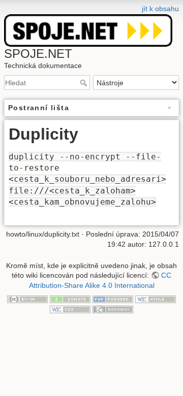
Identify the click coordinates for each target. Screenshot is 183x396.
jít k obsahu (160, 9)
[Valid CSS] (70, 309)
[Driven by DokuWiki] (113, 309)
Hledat (84, 82)
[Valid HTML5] (155, 298)
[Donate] (70, 298)
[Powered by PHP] (113, 298)
